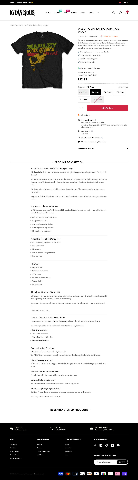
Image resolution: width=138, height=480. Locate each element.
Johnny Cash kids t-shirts (40, 340)
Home (12, 25)
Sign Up (122, 462)
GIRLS (91, 13)
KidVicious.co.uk (20, 474)
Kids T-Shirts (92, 75)
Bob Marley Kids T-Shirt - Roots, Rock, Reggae (99, 31)
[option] (42, 60)
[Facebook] (95, 445)
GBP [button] (124, 3)
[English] (120, 2)
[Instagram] (101, 445)
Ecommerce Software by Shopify (35, 474)
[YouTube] (118, 445)
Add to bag (107, 108)
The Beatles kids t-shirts (40, 333)
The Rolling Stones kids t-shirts (42, 337)
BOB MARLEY (89, 73)
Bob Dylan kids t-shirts (39, 330)
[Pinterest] (107, 445)
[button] (127, 2)
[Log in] (120, 12)
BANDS (57, 13)
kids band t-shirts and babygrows (56, 321)
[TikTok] (112, 445)
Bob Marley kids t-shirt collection (89, 321)
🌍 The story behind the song (89, 68)
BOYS (83, 13)
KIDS (65, 13)
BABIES (74, 13)
